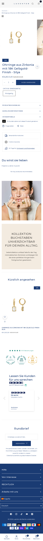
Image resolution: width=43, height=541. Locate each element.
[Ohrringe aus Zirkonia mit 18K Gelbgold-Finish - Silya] (21, 305)
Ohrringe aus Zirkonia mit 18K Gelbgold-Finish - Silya (21, 328)
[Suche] (32, 3)
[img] (22, 383)
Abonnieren (20, 443)
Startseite (4, 11)
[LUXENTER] (21, 3)
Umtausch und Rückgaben (26, 148)
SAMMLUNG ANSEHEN (20, 209)
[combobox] (21, 499)
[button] (37, 66)
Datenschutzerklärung (14, 455)
